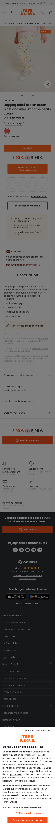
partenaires (16, 774)
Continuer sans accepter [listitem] (37, 730)
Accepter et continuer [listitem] (27, 820)
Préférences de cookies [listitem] (28, 813)
